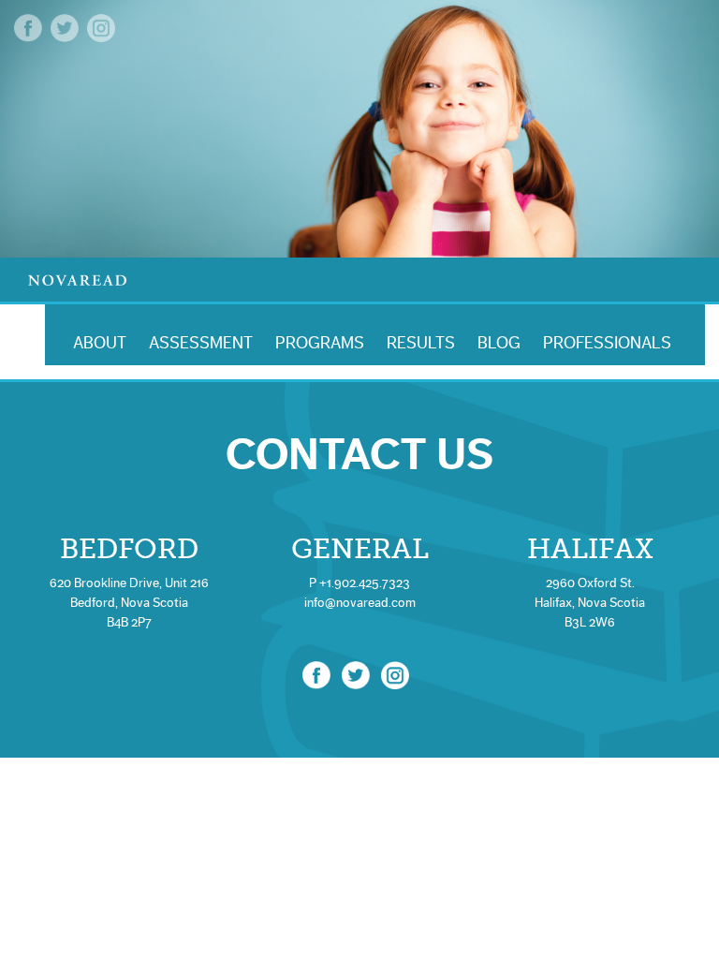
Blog (499, 342)
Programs (319, 342)
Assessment (201, 342)
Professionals (607, 342)
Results (421, 342)
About (99, 342)
